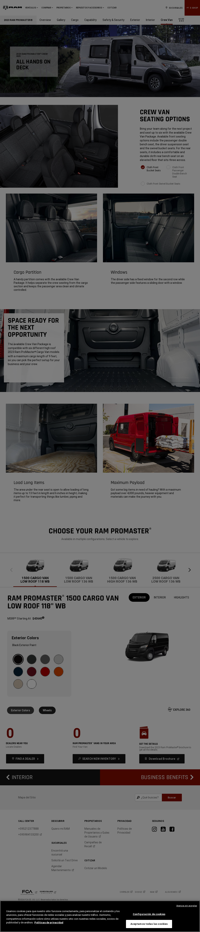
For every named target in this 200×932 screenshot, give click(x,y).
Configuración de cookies (149, 914)
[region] (100, 916)
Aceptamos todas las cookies (149, 923)
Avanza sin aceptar (186, 905)
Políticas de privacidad (48, 922)
